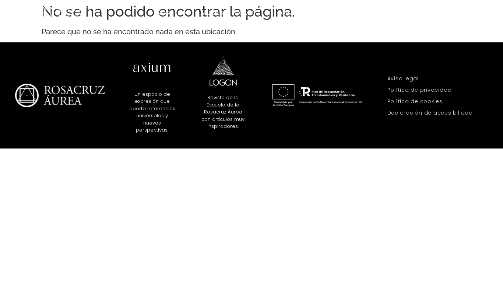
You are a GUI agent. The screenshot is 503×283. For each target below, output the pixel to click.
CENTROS (361, 12)
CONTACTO (446, 12)
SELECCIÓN (402, 12)
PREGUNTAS (319, 12)
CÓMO (244, 12)
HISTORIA (278, 12)
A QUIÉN (212, 12)
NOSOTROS (173, 12)
